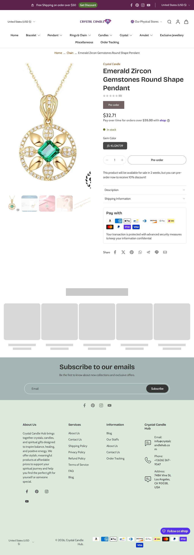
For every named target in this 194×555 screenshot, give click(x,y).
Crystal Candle (111, 64)
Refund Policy (76, 458)
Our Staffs (112, 439)
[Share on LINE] (157, 252)
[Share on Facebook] (115, 252)
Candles (103, 35)
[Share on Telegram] (148, 252)
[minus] (107, 160)
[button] (157, 159)
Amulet (144, 35)
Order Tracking (110, 42)
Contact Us (75, 439)
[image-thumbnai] (12, 203)
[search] (169, 21)
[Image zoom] (47, 128)
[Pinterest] (137, 5)
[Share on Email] (165, 252)
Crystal (124, 35)
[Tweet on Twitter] (123, 252)
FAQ (71, 471)
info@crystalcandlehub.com (162, 445)
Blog (71, 477)
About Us (74, 433)
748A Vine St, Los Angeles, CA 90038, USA (162, 481)
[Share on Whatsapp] (140, 252)
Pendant (53, 35)
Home (14, 35)
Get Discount (88, 5)
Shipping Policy (77, 446)
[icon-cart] (186, 21)
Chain (70, 53)
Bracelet (31, 35)
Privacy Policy (76, 452)
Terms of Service (78, 464)
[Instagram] (143, 5)
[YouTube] (148, 5)
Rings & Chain (78, 35)
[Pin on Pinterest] (132, 252)
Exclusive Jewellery (172, 35)
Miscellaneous (84, 42)
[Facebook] (131, 5)
